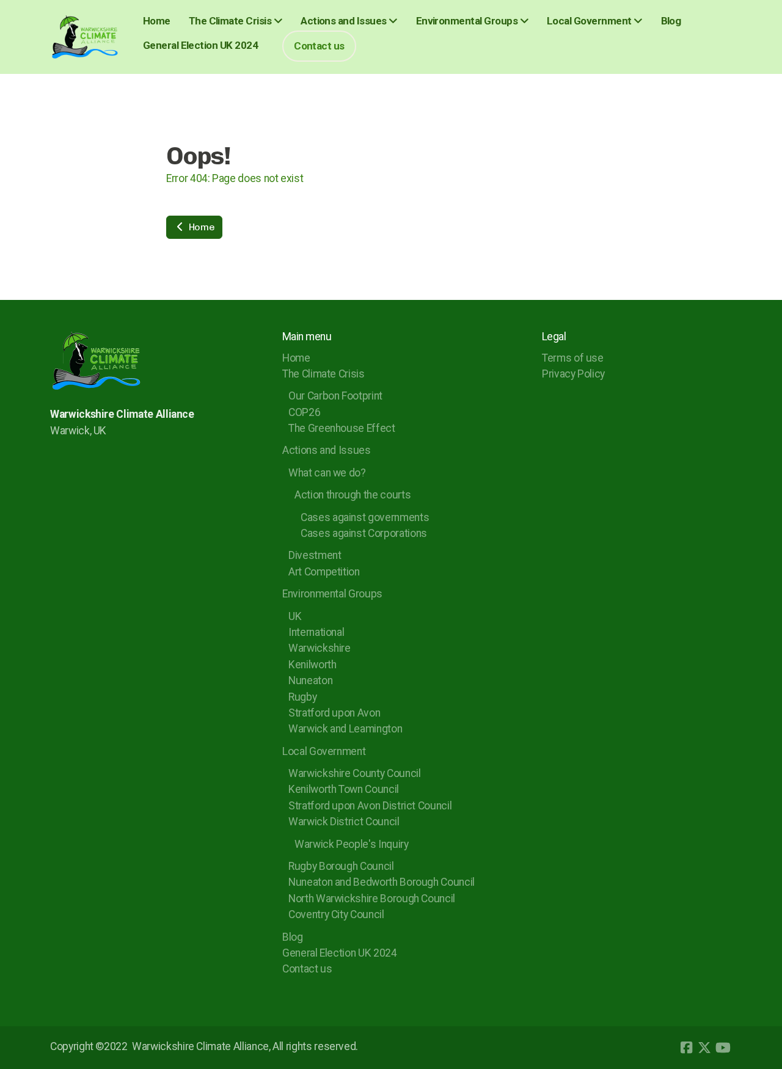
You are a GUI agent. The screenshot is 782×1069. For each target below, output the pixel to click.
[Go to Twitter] (704, 1047)
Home (200, 227)
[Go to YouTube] (723, 1047)
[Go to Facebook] (686, 1047)
